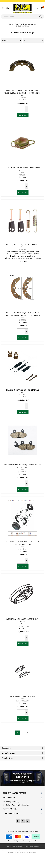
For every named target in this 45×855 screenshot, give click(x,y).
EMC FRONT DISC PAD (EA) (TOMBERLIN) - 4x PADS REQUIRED (22, 465)
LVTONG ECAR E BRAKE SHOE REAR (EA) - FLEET (22, 620)
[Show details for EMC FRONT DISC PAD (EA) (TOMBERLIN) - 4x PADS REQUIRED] (22, 440)
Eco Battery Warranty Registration (16, 805)
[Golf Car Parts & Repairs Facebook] (18, 821)
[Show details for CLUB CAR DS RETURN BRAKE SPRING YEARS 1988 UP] (22, 143)
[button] (26, 109)
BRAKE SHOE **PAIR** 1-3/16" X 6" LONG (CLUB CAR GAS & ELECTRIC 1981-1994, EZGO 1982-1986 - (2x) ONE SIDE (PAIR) (22, 91)
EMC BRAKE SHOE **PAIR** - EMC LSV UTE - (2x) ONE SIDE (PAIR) (22, 543)
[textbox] (20, 16)
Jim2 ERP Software (32, 831)
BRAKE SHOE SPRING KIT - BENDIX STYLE (22, 245)
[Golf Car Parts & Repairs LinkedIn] (28, 821)
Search (41, 16)
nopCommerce (19, 831)
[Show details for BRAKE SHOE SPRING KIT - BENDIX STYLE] (22, 220)
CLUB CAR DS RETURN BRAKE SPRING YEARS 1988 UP (22, 168)
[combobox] (21, 109)
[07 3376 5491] (38, 8)
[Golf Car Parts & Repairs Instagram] (23, 821)
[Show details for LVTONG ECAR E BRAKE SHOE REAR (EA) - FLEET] (22, 595)
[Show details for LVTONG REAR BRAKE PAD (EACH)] (22, 672)
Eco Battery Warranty (11, 801)
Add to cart (22, 115)
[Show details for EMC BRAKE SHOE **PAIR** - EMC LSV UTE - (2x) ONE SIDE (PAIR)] (22, 517)
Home (11, 24)
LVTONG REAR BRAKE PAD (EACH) (22, 696)
